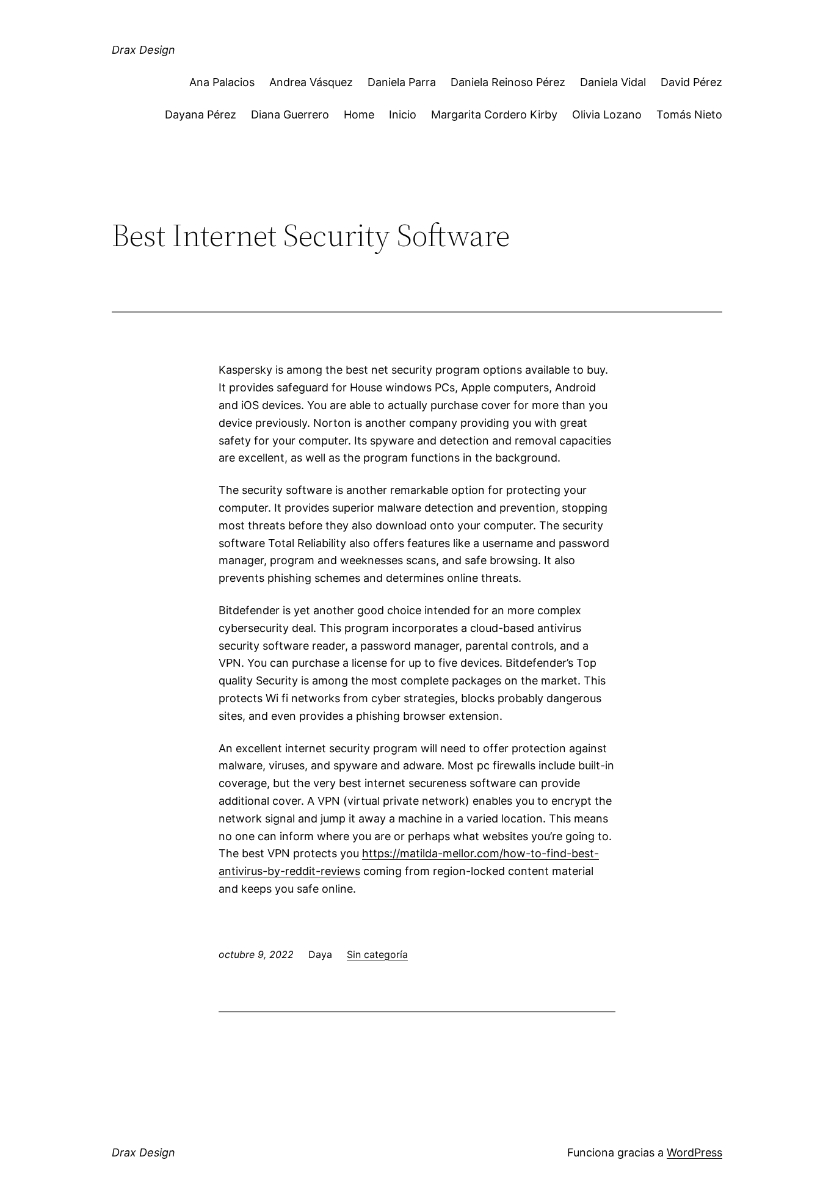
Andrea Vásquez (311, 82)
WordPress (694, 1152)
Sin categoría (377, 954)
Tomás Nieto (689, 114)
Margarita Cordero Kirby (494, 114)
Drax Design (143, 49)
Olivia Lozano (607, 114)
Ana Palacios (222, 82)
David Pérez (691, 82)
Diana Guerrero (290, 114)
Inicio (402, 114)
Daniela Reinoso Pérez (508, 82)
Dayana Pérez (200, 114)
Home (359, 114)
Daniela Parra (402, 82)
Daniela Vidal (613, 82)
